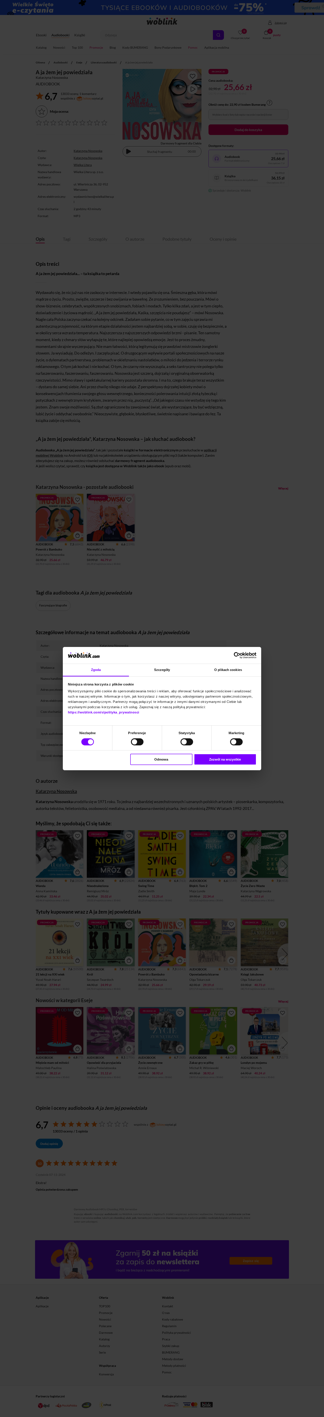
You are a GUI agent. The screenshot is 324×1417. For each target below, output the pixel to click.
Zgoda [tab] (96, 670)
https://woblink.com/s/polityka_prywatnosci (103, 712)
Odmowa (161, 759)
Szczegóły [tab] (162, 670)
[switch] (137, 741)
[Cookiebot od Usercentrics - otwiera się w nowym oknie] (237, 655)
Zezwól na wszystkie (225, 759)
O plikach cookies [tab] (228, 670)
